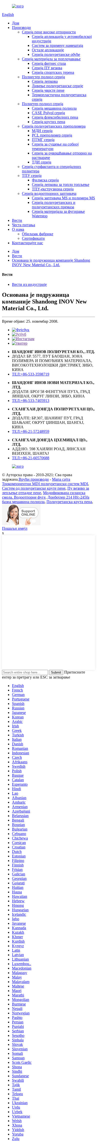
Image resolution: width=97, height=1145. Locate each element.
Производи (21, 27)
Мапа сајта (61, 479)
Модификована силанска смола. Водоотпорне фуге (43, 495)
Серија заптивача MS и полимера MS (63, 198)
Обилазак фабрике (37, 234)
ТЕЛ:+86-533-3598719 (30, 374)
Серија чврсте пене (48, 90)
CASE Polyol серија (48, 113)
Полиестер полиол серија (43, 77)
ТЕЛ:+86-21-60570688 (30, 458)
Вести (17, 220)
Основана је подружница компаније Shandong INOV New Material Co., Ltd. (51, 262)
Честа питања (23, 225)
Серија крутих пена (48, 122)
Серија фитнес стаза (49, 63)
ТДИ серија (41, 162)
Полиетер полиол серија (42, 104)
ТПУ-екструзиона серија (53, 189)
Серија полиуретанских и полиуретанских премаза (53, 204)
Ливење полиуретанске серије (57, 86)
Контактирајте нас (27, 243)
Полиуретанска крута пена (69, 502)
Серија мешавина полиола (54, 108)
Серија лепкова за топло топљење (60, 184)
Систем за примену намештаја (57, 45)
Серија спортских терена (53, 72)
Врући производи (34, 479)
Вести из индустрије (29, 284)
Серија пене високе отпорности (49, 32)
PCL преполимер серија (52, 135)
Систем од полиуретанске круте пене (33, 488)
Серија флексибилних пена (55, 117)
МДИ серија (42, 131)
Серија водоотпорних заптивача (49, 193)
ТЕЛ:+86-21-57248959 (30, 431)
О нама (18, 229)
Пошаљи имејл (14, 528)
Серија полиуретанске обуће (56, 54)
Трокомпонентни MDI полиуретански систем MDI (45, 484)
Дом (15, 23)
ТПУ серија (32, 175)
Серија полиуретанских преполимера (54, 126)
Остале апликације (48, 50)
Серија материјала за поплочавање (51, 59)
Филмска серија (45, 180)
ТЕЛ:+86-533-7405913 (30, 400)
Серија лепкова (45, 81)
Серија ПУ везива (47, 68)
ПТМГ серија (43, 140)
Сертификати (33, 238)
